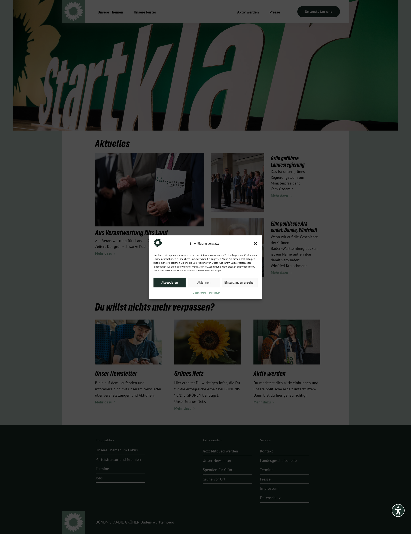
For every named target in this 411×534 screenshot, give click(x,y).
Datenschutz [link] (199, 292)
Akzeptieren (169, 282)
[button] (255, 243)
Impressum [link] (214, 292)
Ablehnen (203, 282)
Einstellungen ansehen (239, 282)
